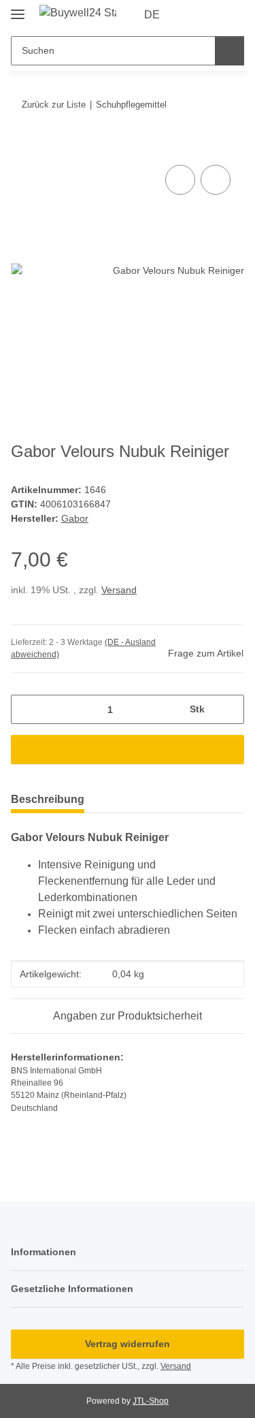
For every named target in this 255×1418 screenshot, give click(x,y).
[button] (190, 15)
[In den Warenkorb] (22, 146)
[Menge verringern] (26, 709)
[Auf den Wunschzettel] (216, 180)
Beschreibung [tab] (47, 799)
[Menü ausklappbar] (17, 8)
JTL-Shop (151, 1401)
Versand (119, 589)
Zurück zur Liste (54, 104)
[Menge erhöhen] (228, 709)
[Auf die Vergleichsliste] (180, 180)
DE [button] (152, 14)
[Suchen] (229, 50)
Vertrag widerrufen (127, 1343)
